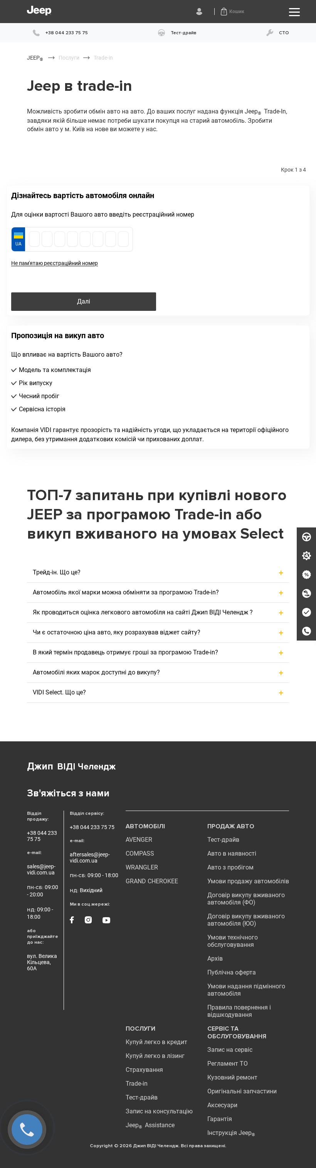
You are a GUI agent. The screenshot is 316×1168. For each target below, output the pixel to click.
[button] (232, 11)
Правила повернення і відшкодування (239, 1011)
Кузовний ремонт (232, 1077)
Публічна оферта (231, 972)
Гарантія (219, 1119)
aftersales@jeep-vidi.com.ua (90, 857)
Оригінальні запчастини (242, 1091)
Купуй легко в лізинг (155, 1056)
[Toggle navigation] (294, 12)
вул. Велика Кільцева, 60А (42, 962)
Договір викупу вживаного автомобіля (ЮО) (246, 920)
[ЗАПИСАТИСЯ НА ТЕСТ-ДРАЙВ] (306, 537)
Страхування (144, 1069)
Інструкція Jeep (231, 1132)
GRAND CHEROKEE (152, 881)
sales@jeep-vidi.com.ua (41, 869)
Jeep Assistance (150, 1125)
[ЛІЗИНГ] (306, 593)
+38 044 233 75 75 (42, 836)
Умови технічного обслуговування (232, 941)
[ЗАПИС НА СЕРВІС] (306, 556)
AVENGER (139, 839)
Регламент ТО (227, 1063)
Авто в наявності (231, 853)
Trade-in (137, 1083)
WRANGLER (142, 867)
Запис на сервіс (229, 1049)
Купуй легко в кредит (156, 1042)
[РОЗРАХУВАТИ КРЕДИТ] (306, 574)
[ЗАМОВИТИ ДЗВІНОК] (306, 631)
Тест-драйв (223, 839)
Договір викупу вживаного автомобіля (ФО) (246, 898)
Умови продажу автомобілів (248, 881)
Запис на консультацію (159, 1111)
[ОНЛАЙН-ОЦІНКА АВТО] (306, 612)
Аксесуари (222, 1105)
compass (140, 853)
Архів (215, 958)
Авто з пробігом (230, 867)
